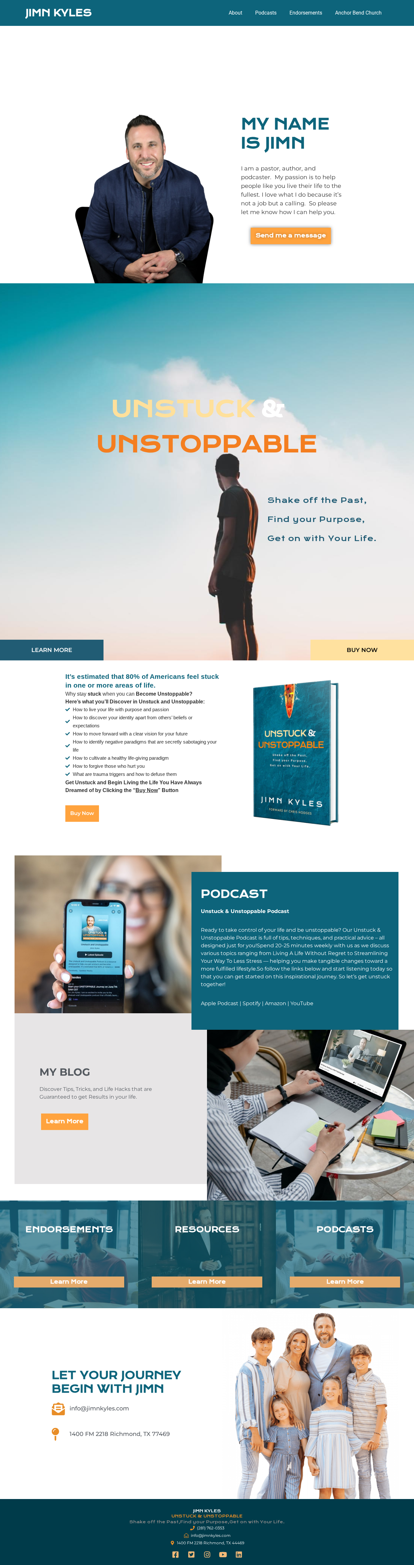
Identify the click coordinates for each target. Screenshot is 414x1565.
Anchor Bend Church (358, 13)
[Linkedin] (239, 1555)
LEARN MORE (51, 650)
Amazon (275, 1003)
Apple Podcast (219, 1003)
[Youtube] (223, 1555)
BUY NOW (362, 650)
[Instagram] (207, 1555)
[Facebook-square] (175, 1555)
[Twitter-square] (191, 1555)
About (235, 13)
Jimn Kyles (59, 13)
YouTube (301, 1003)
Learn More (69, 1281)
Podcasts (266, 13)
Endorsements (305, 13)
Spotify (252, 1003)
